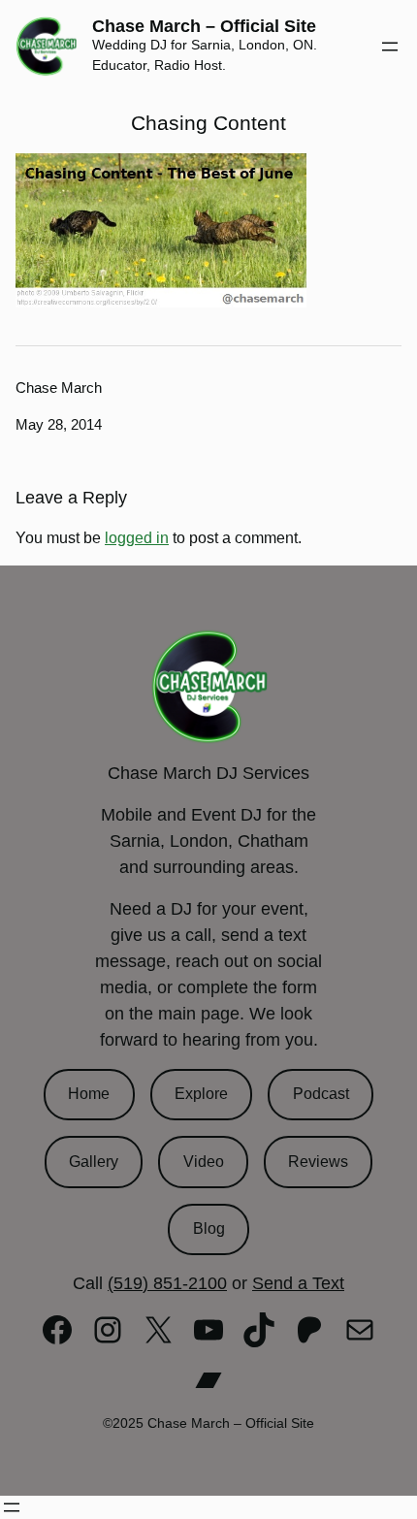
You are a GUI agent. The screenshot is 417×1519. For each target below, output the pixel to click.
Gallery (93, 1161)
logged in (137, 538)
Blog (209, 1228)
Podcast (321, 1093)
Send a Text (298, 1283)
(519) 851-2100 (167, 1283)
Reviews (318, 1161)
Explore (201, 1093)
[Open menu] (389, 46)
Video (203, 1161)
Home (89, 1093)
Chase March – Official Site (204, 26)
